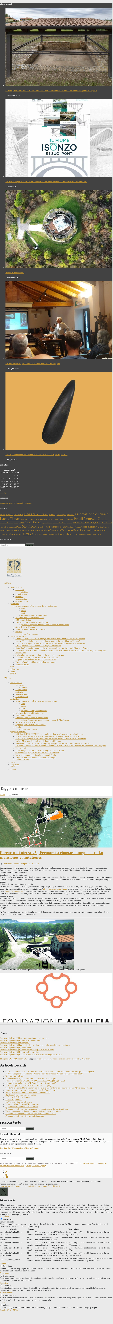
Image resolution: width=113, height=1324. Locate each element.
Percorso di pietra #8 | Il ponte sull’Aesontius (19, 1052)
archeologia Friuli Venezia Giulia (31, 514)
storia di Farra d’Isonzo (25, 627)
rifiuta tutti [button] (35, 1186)
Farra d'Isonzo (66, 518)
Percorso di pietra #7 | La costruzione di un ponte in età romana (27, 1050)
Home (2, 795)
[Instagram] (6, 1172)
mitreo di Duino (15, 527)
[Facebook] (6, 1170)
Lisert (64, 523)
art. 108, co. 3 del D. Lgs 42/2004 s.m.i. (75, 1141)
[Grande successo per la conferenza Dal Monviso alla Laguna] (59, 359)
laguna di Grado (47, 523)
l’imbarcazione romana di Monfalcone (31, 622)
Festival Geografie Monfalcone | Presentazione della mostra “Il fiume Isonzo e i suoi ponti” (46, 181)
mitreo (6, 527)
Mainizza (77, 522)
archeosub (70, 515)
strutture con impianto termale (34, 615)
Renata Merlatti (24, 530)
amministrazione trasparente (12, 1166)
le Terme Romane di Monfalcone (29, 618)
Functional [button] (4, 1263)
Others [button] (3, 1302)
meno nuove (18, 863)
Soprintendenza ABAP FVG (78, 1139)
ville (23, 608)
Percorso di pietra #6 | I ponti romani (15, 1047)
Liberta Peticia (57, 523)
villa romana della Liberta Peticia (90, 534)
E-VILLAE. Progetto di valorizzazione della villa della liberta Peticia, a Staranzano (50, 643)
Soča (88, 530)
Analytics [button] (4, 1283)
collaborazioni (21, 601)
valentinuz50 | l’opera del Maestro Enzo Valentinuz (37, 657)
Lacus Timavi (33, 522)
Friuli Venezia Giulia (91, 518)
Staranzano (95, 530)
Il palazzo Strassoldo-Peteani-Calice (20, 1095)
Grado (16, 523)
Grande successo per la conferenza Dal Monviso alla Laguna (32, 363)
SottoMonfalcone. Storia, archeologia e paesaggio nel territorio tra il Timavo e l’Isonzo (52, 648)
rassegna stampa (22, 599)
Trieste (36, 534)
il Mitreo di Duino (23, 620)
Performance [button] (5, 1273)
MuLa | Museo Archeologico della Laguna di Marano (38, 646)
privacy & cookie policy (36, 1166)
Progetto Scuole (12, 530)
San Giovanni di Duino (37, 530)
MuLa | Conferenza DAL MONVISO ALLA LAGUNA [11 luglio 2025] (36, 455)
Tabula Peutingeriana (14, 891)
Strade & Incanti (22, 664)
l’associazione (16, 587)
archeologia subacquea (57, 515)
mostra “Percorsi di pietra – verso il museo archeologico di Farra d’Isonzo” (47, 641)
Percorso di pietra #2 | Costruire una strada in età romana (24, 1038)
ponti (23, 613)
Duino (50, 519)
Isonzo (21, 523)
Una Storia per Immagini (48, 534)
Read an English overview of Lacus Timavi (19, 1148)
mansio (62, 1059)
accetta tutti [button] (26, 1186)
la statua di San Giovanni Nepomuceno (22, 1104)
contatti (13, 674)
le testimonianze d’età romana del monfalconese (36, 606)
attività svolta (21, 594)
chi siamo (19, 589)
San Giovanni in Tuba (55, 530)
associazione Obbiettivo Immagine (34, 519)
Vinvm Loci (20, 653)
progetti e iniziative (18, 636)
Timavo (28, 534)
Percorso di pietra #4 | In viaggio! (14, 1043)
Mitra (1, 527)
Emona (55, 519)
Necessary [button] (4, 1217)
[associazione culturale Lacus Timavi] (14, 576)
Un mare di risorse (66, 534)
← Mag (3, 493)
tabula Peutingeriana (29, 634)
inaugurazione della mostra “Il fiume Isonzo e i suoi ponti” (30, 1083)
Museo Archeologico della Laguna (55, 527)
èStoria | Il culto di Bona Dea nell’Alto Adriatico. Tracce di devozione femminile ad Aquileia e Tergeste (51, 90)
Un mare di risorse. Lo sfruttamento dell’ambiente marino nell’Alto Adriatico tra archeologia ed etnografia (60, 650)
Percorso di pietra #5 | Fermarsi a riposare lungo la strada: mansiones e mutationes (35, 1045)
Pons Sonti (99, 527)
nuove (12, 667)
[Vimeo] (6, 1175)
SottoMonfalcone (76, 530)
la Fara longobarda (13, 1099)
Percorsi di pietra (87, 527)
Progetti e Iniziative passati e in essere (16, 503)
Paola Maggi (75, 527)
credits (103, 1163)
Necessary (7, 1219)
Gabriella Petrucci (6, 523)
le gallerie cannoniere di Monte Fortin (21, 1106)
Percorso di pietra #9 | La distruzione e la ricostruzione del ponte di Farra (31, 1054)
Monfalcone (30, 526)
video (12, 671)
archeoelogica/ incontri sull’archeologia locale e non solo (39, 655)
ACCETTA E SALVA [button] (9, 1310)
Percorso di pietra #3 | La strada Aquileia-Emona (20, 1040)
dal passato (14, 669)
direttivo (24, 592)
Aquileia (9, 514)
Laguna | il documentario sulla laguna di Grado (35, 660)
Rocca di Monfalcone (14, 273)
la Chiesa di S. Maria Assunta (17, 1097)
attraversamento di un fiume (55, 889)
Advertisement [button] (6, 1293)
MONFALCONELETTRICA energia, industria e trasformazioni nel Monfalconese (50, 639)
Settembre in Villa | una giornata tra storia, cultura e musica (30, 1113)
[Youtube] (6, 1177)
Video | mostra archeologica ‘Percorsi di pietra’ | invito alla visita (33, 1111)
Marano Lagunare (91, 522)
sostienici (19, 596)
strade (23, 611)
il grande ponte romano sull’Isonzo (30, 629)
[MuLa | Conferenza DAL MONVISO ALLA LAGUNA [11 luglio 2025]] (59, 449)
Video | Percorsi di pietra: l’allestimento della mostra (27, 1092)
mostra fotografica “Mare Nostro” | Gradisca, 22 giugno (29, 1085)
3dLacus (2, 515)
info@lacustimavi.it (90, 1163)
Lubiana (69, 523)
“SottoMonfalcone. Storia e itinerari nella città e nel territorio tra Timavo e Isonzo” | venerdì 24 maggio (49, 1088)
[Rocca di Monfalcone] (59, 267)
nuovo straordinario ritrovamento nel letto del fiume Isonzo (30, 1090)
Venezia (77, 534)
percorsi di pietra (31, 863)
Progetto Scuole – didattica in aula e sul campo (35, 662)
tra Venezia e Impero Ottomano (18, 1102)
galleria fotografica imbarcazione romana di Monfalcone (45, 625)
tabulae (18, 632)
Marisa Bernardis (106, 523)
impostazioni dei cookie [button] (10, 1186)
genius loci (14, 604)
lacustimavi (7, 863)
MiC (94, 1139)
